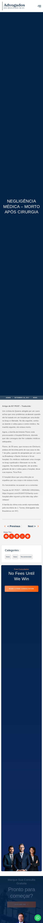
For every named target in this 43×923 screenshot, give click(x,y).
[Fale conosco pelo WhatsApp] (37, 917)
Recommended (26, 557)
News (35, 397)
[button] (39, 6)
